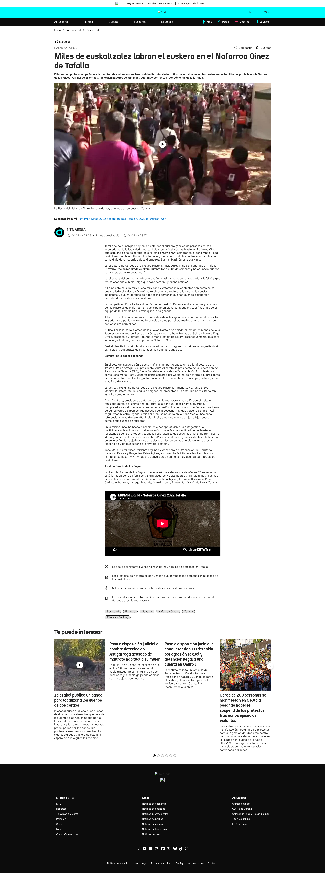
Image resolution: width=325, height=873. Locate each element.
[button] (270, 666)
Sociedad (113, 611)
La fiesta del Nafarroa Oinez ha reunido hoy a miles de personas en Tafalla (160, 566)
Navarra (147, 611)
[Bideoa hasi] (162, 144)
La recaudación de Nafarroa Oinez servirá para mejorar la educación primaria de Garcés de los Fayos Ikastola (163, 598)
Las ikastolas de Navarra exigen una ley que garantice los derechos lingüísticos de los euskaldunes (165, 577)
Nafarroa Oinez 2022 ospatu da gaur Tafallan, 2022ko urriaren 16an (122, 218)
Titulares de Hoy (117, 617)
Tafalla (188, 611)
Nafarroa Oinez (168, 611)
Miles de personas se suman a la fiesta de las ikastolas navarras (153, 588)
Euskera (130, 611)
